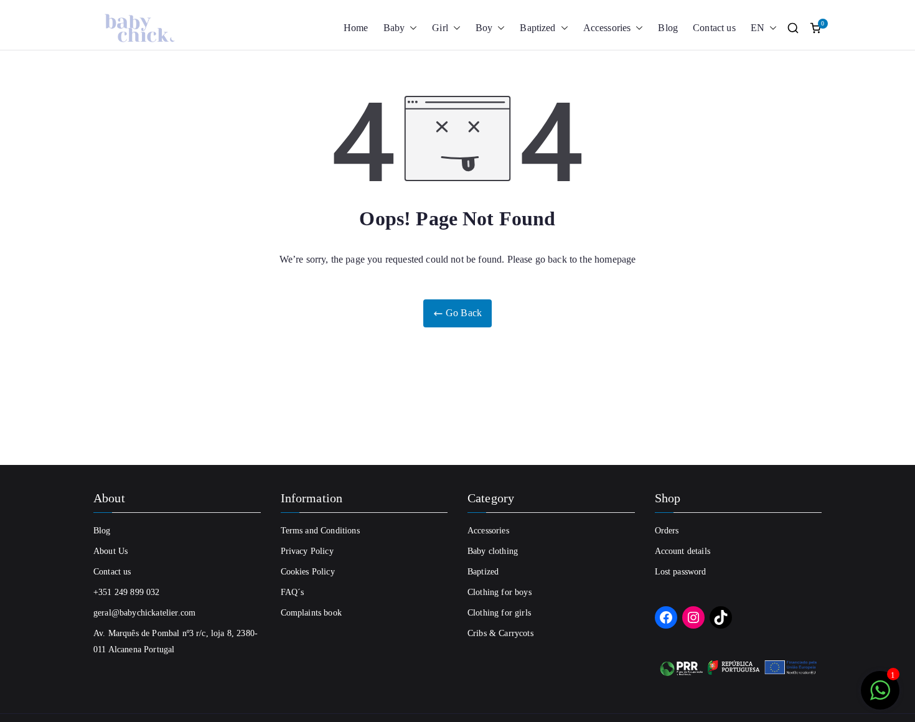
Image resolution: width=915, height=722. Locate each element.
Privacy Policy (307, 551)
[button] (411, 28)
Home (356, 27)
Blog (668, 27)
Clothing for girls (499, 612)
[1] (880, 697)
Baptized (537, 27)
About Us (110, 551)
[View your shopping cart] (815, 28)
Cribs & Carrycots (500, 633)
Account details (682, 551)
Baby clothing (492, 551)
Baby (394, 27)
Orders (667, 530)
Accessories (607, 27)
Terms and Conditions (320, 530)
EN (757, 27)
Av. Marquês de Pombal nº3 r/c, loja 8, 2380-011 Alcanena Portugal (175, 641)
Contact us (714, 27)
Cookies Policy (308, 571)
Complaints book (311, 612)
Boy (484, 27)
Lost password (680, 571)
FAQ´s (292, 592)
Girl (440, 27)
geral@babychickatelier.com (144, 612)
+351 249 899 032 (126, 592)
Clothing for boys (499, 592)
